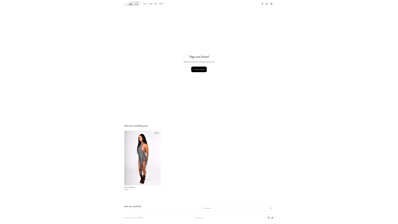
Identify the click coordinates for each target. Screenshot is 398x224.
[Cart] (271, 3)
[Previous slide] (127, 158)
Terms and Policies (199, 218)
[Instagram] (269, 218)
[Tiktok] (272, 218)
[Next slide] (158, 158)
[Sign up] (270, 208)
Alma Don (130, 218)
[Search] (262, 3)
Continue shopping (199, 69)
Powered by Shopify (138, 218)
